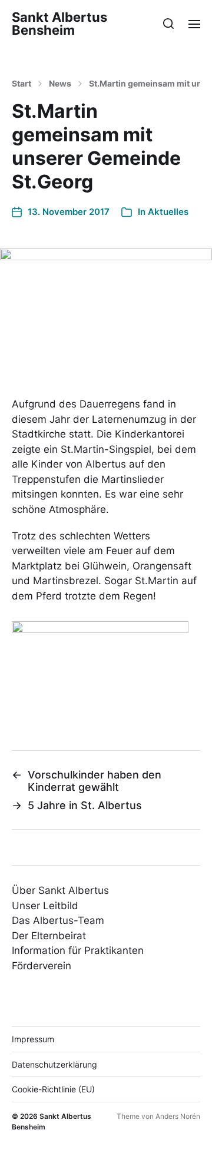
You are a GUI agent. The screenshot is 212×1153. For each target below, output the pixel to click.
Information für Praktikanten (78, 950)
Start (21, 83)
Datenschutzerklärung (54, 1064)
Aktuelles (168, 211)
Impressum (33, 1039)
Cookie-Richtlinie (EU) (53, 1089)
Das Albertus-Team (58, 920)
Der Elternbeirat (49, 936)
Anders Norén (177, 1116)
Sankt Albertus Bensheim (59, 24)
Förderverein (41, 966)
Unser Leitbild (45, 906)
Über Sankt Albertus (60, 890)
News (60, 83)
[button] (168, 23)
